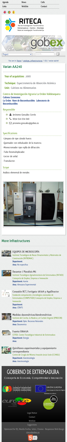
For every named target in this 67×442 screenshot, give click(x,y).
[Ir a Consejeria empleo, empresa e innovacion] (33, 383)
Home (19, 61)
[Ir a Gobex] (50, 409)
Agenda (5, 2)
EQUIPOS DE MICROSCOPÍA (26, 251)
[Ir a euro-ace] (17, 407)
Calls (43, 2)
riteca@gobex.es (33, 432)
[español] (13, 12)
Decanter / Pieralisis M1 (24, 271)
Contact (44, 6)
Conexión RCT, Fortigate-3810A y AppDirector (36, 291)
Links (4, 6)
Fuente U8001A (20, 331)
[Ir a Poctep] (17, 392)
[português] (9, 12)
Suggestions (32, 425)
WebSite (25, 6)
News (24, 2)
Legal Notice (32, 413)
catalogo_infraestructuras (32, 61)
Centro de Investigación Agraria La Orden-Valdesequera (31, 94)
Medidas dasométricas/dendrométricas (32, 315)
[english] (4, 12)
